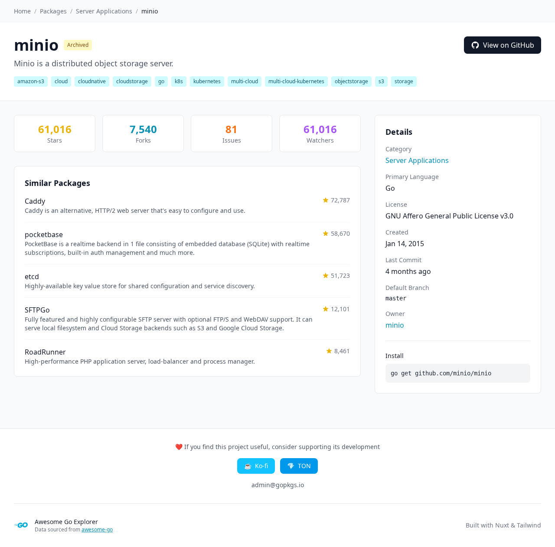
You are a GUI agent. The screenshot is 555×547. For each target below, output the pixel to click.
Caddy (35, 201)
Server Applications (104, 11)
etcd (32, 276)
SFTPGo (37, 310)
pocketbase (44, 234)
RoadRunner (45, 352)
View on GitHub (508, 45)
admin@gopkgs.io (277, 485)
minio (394, 325)
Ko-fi (256, 466)
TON (299, 466)
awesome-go (97, 529)
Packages (53, 11)
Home (22, 11)
